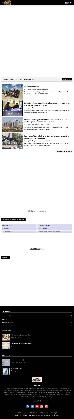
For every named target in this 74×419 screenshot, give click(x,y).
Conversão (6, 228)
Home (19, 413)
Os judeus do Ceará (16, 368)
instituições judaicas (37, 322)
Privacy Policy (44, 413)
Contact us (33, 413)
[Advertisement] (14, 36)
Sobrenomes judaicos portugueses (21, 343)
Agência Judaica (37, 316)
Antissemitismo (7, 225)
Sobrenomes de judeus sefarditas (21, 335)
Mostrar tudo (67, 79)
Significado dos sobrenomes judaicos (49, 232)
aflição (37, 319)
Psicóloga (54, 413)
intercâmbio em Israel (37, 326)
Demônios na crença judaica (19, 360)
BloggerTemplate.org (52, 415)
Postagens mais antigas (64, 151)
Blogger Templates (29, 415)
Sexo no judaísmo (8, 232)
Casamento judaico (44, 225)
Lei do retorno (43, 228)
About (25, 413)
